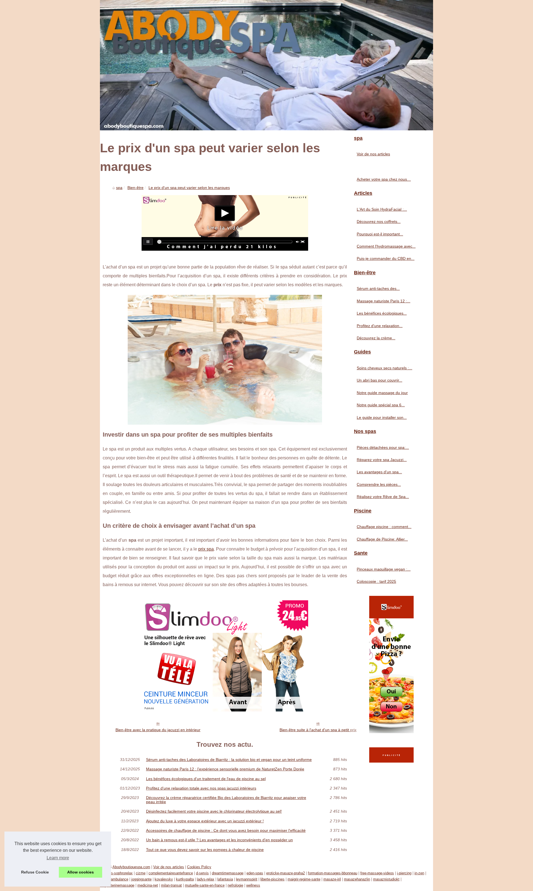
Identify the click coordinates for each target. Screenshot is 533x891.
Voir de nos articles (373, 154)
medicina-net (147, 885)
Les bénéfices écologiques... (382, 313)
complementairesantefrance (171, 873)
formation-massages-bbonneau (332, 873)
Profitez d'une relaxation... (380, 325)
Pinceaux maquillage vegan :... (384, 569)
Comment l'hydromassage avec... (386, 246)
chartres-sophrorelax (116, 873)
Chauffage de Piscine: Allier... (382, 539)
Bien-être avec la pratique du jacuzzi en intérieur (157, 730)
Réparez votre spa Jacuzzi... (382, 459)
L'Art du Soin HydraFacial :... (382, 209)
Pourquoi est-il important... (380, 234)
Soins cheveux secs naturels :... (384, 368)
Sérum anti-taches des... (378, 288)
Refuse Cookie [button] (35, 872)
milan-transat (171, 885)
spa (119, 187)
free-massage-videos (377, 873)
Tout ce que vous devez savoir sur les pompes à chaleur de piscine (205, 850)
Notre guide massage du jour (382, 392)
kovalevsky (164, 879)
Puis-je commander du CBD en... (385, 258)
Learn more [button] (58, 857)
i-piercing (404, 873)
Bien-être (135, 187)
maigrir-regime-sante (304, 879)
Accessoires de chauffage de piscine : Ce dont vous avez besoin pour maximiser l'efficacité (226, 830)
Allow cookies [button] (80, 872)
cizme (140, 873)
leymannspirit (246, 879)
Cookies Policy (199, 867)
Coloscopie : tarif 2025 (376, 581)
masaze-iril (332, 879)
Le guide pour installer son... (382, 417)
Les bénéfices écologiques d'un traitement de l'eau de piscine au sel (206, 779)
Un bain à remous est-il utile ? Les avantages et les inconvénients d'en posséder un (219, 840)
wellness (253, 885)
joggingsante (141, 879)
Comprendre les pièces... (379, 484)
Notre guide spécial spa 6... (381, 405)
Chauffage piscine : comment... (384, 526)
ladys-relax (205, 879)
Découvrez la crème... (376, 338)
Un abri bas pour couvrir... (379, 380)
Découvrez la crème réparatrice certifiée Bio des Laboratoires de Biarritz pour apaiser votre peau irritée (226, 800)
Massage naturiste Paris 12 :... (383, 301)
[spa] (266, 65)
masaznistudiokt (386, 879)
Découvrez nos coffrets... (379, 221)
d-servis (202, 873)
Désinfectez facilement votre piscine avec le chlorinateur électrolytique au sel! (214, 811)
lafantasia (225, 879)
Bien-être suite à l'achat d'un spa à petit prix (318, 730)
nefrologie (235, 885)
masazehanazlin (357, 879)
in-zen (419, 873)
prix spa (206, 549)
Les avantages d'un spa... (379, 472)
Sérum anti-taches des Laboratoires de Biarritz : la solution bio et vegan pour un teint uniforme (229, 759)
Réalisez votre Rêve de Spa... (383, 496)
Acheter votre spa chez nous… (384, 179)
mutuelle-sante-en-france (205, 885)
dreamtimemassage (227, 873)
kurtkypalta (185, 879)
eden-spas (255, 873)
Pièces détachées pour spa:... (383, 447)
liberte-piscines (272, 879)
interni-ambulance (114, 879)
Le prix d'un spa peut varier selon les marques (189, 187)
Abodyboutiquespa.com (131, 867)
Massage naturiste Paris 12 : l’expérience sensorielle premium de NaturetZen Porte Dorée (225, 769)
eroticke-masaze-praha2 (285, 873)
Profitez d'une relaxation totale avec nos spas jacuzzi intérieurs (201, 788)
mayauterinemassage (117, 885)
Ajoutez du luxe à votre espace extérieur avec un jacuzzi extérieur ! (205, 821)
